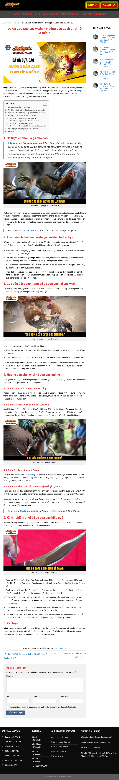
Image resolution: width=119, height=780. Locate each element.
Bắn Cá (54, 14)
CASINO (16, 14)
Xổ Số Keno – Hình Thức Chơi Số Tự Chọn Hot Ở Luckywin (107, 75)
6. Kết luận (10, 132)
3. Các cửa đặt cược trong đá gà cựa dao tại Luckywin (26, 113)
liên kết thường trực (59, 648)
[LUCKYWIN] (12, 5)
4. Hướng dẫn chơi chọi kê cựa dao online (21, 116)
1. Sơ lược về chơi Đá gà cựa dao (18, 107)
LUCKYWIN (6, 23)
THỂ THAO (27, 14)
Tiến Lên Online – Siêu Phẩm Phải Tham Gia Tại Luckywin (107, 63)
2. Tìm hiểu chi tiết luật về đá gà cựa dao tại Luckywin (26, 110)
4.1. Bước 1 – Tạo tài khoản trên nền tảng (23, 118)
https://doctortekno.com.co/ (100, 737)
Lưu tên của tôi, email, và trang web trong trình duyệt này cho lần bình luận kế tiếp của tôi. (43, 707)
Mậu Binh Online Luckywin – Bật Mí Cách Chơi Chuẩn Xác (107, 50)
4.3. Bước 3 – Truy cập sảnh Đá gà (21, 123)
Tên (8, 696)
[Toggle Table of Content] (43, 104)
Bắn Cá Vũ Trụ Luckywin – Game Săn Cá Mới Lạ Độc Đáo (107, 87)
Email (35, 696)
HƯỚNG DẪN (86, 14)
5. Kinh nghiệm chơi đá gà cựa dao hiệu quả (22, 129)
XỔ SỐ (46, 14)
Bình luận (10, 676)
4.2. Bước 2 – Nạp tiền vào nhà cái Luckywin (24, 121)
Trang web (64, 696)
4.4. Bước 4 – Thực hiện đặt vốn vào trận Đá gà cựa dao (28, 126)
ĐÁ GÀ (75, 14)
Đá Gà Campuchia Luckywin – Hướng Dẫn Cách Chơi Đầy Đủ (107, 38)
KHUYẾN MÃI (100, 14)
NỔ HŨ (38, 14)
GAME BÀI (65, 14)
